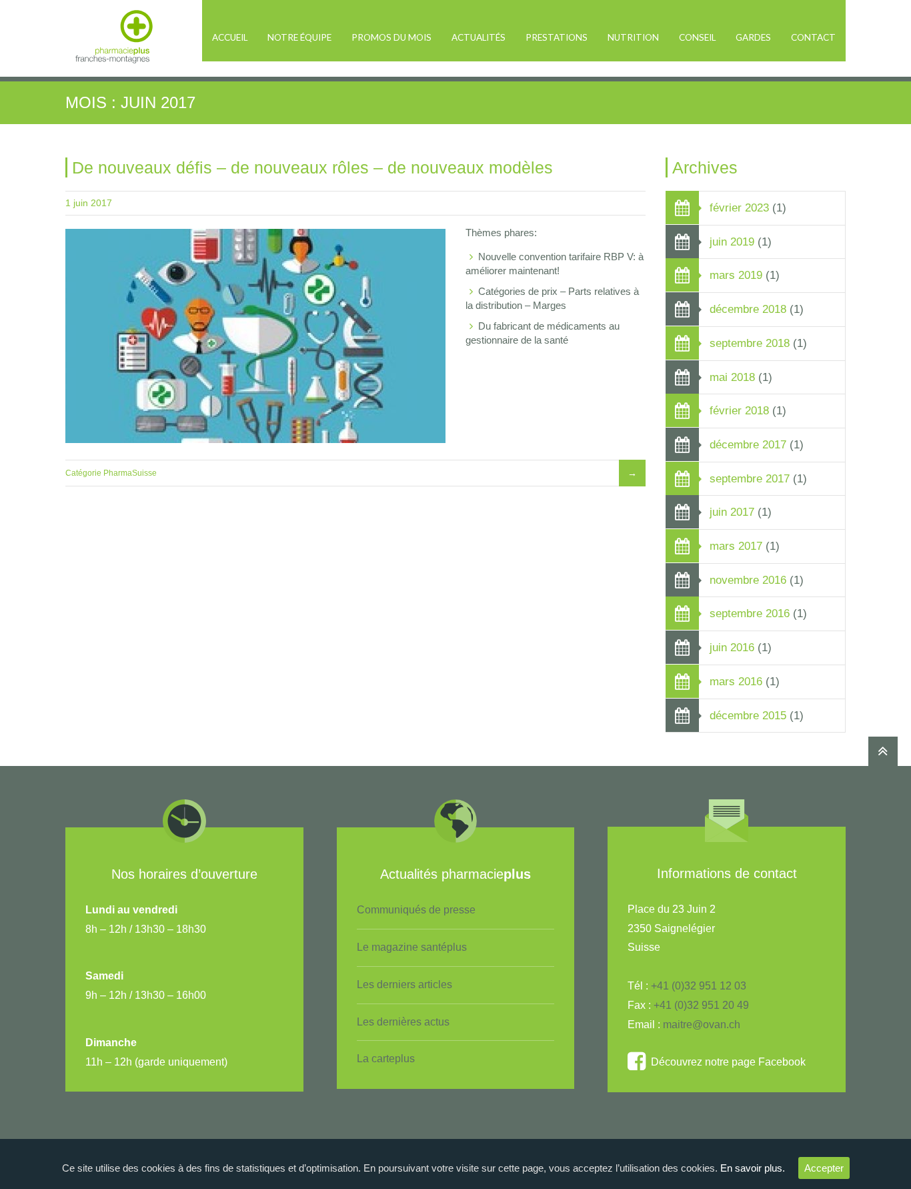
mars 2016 (736, 681)
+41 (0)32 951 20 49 (701, 1005)
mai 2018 (732, 377)
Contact (813, 37)
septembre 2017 (750, 478)
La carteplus (386, 1058)
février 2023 (739, 207)
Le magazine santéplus (412, 947)
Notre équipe (299, 37)
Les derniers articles (404, 984)
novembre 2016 (748, 579)
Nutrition (633, 37)
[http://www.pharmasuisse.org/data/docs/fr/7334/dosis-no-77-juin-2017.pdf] (255, 336)
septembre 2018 (750, 343)
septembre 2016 (750, 613)
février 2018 (739, 410)
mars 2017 (736, 545)
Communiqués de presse (416, 909)
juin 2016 (732, 647)
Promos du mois (391, 37)
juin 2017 (732, 511)
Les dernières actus (403, 1022)
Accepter (824, 1168)
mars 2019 (736, 275)
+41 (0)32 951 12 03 (698, 986)
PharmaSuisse (130, 473)
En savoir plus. (752, 1168)
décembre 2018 (748, 309)
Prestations (557, 37)
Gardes (753, 37)
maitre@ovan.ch (701, 1024)
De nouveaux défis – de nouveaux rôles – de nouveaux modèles (312, 167)
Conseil (697, 37)
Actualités (478, 37)
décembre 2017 (748, 444)
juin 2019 (732, 241)
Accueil (229, 37)
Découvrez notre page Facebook (726, 1062)
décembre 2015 (748, 715)
